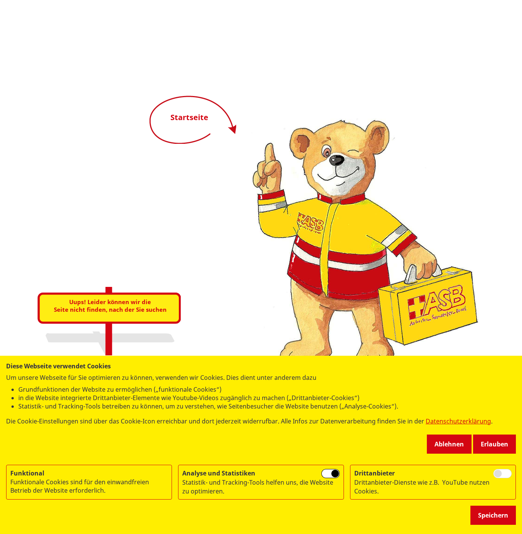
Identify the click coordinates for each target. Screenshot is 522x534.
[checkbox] (330, 473)
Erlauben (494, 444)
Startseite (189, 117)
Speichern (493, 515)
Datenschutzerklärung (458, 421)
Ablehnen (449, 444)
